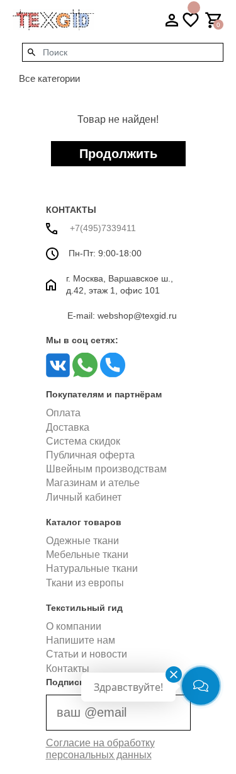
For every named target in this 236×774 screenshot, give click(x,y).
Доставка (67, 427)
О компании (73, 626)
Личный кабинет (83, 497)
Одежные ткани (82, 540)
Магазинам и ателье (93, 482)
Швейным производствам (106, 469)
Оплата (63, 412)
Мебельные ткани (87, 554)
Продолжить (118, 154)
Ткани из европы (85, 583)
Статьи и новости (86, 654)
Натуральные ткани (92, 568)
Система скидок (83, 441)
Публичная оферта (90, 455)
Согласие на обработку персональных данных (100, 748)
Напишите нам (80, 640)
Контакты (67, 668)
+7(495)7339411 (101, 228)
